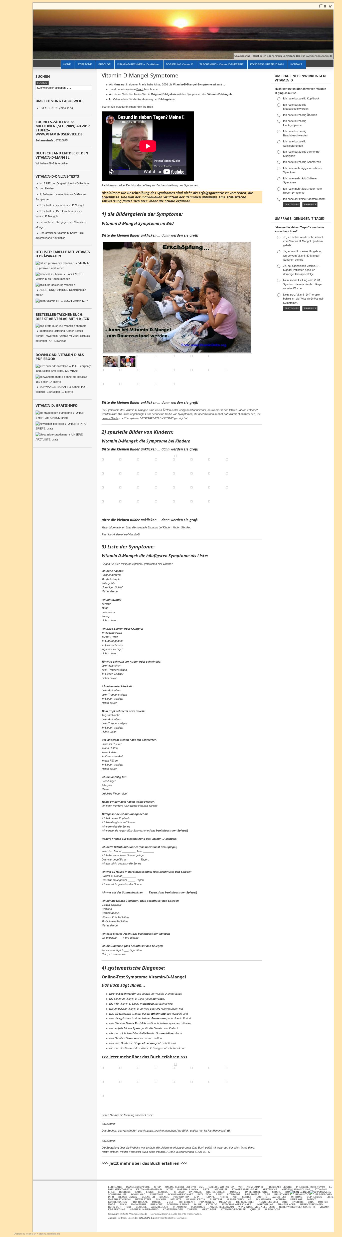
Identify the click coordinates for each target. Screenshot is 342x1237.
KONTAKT (296, 64)
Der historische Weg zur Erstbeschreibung (152, 185)
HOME (67, 64)
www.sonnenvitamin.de (319, 55)
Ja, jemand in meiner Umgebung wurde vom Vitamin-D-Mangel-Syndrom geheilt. (302, 255)
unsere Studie (110, 418)
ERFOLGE (104, 64)
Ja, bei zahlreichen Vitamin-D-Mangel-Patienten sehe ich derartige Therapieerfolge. (301, 270)
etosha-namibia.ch (49, 1233)
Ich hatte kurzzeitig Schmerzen (302, 161)
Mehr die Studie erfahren (169, 201)
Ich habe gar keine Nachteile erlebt (304, 198)
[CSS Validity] (299, 1192)
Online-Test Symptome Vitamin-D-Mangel (144, 977)
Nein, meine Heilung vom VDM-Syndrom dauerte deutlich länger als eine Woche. (302, 284)
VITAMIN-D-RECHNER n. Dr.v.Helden (138, 64)
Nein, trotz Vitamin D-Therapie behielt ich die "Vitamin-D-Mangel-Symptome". (303, 298)
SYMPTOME (84, 64)
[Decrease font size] (330, 6)
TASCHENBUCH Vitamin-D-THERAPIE (222, 64)
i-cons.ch (31, 1233)
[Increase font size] (320, 6)
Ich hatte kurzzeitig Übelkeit (300, 114)
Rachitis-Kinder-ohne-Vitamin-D (121, 534)
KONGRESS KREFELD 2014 (267, 64)
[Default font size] (325, 6)
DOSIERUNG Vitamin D (179, 64)
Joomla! (112, 1218)
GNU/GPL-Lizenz (149, 1218)
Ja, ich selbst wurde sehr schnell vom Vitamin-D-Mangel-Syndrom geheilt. (303, 241)
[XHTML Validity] (320, 1192)
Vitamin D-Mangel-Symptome (140, 75)
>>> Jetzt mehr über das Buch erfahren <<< (144, 1057)
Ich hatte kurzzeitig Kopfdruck (301, 98)
